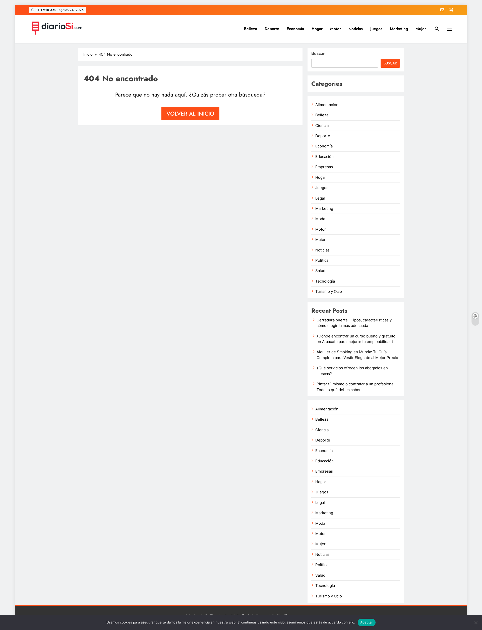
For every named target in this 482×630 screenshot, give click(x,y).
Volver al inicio (190, 114)
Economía (295, 29)
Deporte (272, 29)
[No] (475, 622)
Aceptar (366, 622)
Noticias (355, 29)
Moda (320, 219)
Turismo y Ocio (328, 291)
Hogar (317, 29)
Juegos (376, 29)
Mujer (420, 29)
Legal (320, 198)
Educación (324, 156)
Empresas (324, 167)
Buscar (318, 53)
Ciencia (322, 125)
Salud (320, 270)
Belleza (250, 29)
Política (321, 260)
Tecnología (325, 281)
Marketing (399, 29)
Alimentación (326, 105)
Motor (335, 29)
